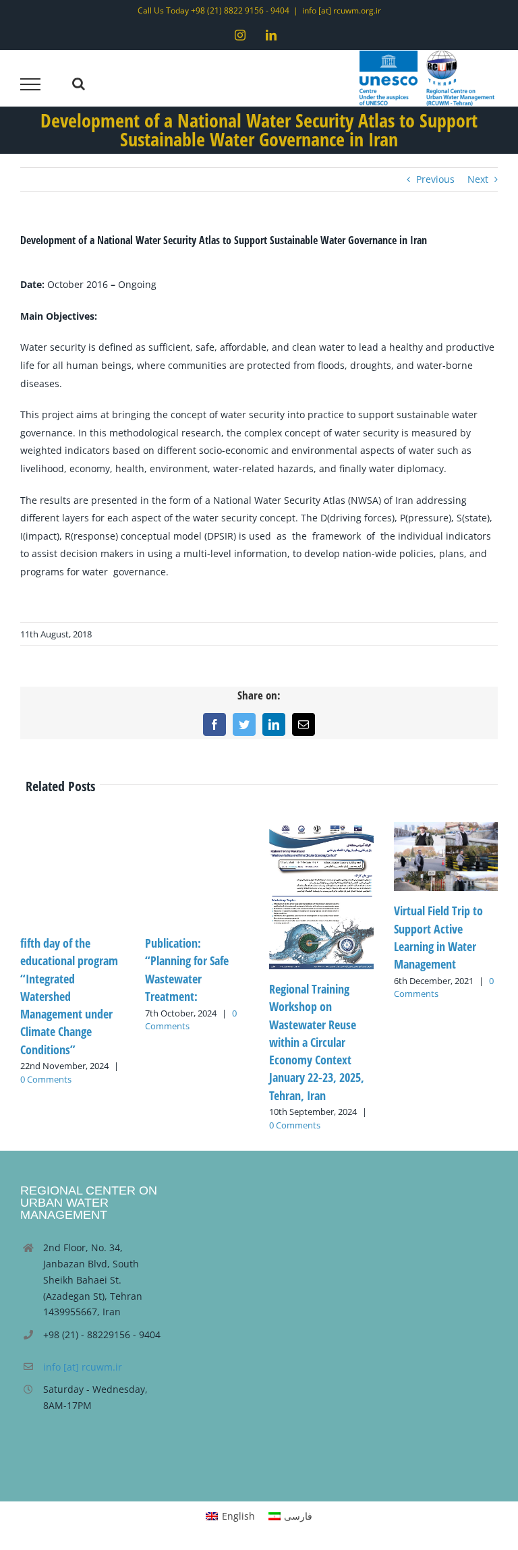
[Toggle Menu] (31, 84)
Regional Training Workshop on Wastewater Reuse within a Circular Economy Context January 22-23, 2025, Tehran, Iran (316, 1042)
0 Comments (45, 1079)
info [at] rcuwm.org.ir (341, 10)
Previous (435, 179)
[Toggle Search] (78, 83)
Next (477, 179)
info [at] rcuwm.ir (82, 1366)
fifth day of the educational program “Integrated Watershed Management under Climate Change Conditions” (69, 996)
